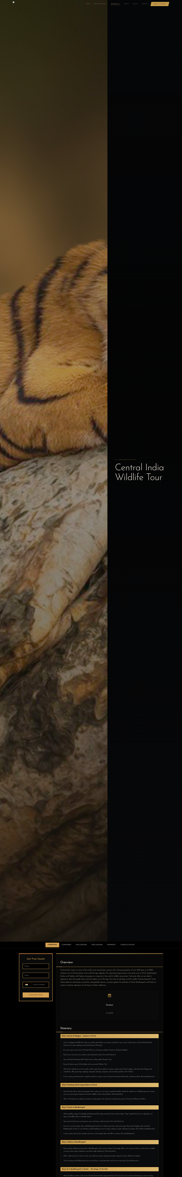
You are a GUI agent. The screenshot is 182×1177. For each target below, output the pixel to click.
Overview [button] (52, 945)
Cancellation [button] (127, 945)
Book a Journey (160, 3)
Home (88, 4)
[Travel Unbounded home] (19, 4)
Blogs (135, 4)
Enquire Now (36, 995)
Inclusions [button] (81, 945)
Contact (145, 4)
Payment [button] (111, 945)
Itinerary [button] (66, 945)
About (126, 4)
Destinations (100, 4)
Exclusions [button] (97, 945)
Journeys (115, 4)
